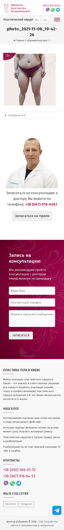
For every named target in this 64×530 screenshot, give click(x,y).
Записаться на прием (32, 216)
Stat (41, 521)
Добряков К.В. (17, 115)
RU (37, 20)
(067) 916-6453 (51, 5)
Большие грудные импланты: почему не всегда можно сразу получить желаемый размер (30, 429)
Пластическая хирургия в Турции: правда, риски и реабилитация (31, 439)
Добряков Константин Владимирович (20, 8)
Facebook (10, 504)
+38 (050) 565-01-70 (19, 470)
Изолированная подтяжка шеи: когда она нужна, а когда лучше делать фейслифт (31, 420)
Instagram (26, 504)
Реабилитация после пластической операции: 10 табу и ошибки (31, 448)
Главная (20, 40)
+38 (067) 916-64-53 (19, 476)
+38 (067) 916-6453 (41, 204)
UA (45, 20)
